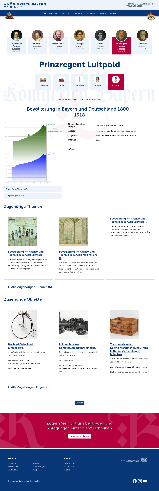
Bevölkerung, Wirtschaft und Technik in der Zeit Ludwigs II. (128, 220)
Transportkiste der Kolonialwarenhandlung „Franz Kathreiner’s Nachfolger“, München (129, 349)
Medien (113, 13)
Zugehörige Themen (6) (17, 189)
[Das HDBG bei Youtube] (145, 481)
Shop (35, 469)
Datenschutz (69, 463)
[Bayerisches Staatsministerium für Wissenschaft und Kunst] (131, 463)
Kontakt (67, 469)
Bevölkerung (13, 265)
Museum (12, 463)
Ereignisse (90, 13)
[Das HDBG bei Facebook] (135, 481)
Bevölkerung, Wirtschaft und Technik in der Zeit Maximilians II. (78, 255)
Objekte (102, 13)
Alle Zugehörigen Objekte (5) (31, 387)
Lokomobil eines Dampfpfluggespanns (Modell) (78, 346)
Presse (36, 463)
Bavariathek (13, 466)
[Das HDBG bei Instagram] (140, 481)
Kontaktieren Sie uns (79, 436)
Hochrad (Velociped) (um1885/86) (21, 346)
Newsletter (13, 469)
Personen (66, 13)
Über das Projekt (50, 13)
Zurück (79, 403)
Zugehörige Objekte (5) (16, 196)
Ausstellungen (39, 466)
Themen (78, 13)
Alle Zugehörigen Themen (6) (31, 287)
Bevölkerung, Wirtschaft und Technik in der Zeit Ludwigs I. (26, 253)
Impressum (69, 466)
